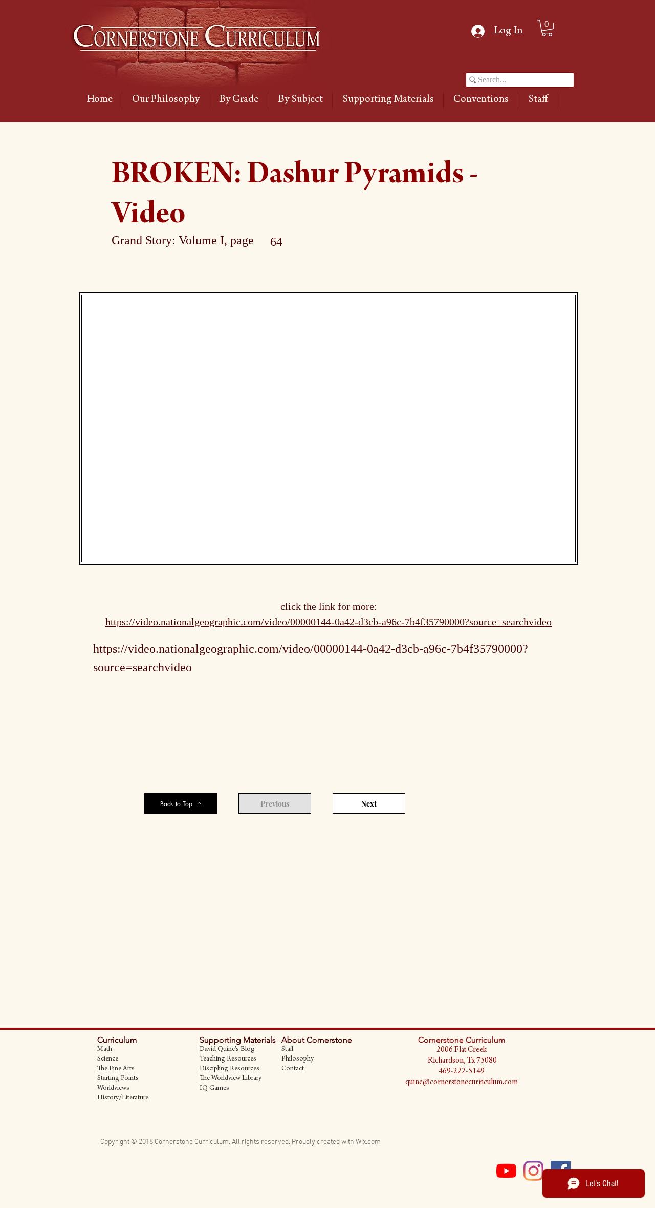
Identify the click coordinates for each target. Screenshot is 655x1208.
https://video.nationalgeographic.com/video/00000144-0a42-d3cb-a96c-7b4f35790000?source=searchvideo (328, 621)
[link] (547, 28)
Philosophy (297, 1059)
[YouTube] (506, 1171)
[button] (238, 100)
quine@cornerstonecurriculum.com (461, 1082)
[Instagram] (533, 1171)
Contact (292, 1069)
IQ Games (214, 1088)
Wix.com (368, 1142)
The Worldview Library (230, 1079)
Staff (287, 1049)
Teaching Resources (228, 1059)
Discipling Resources (229, 1069)
